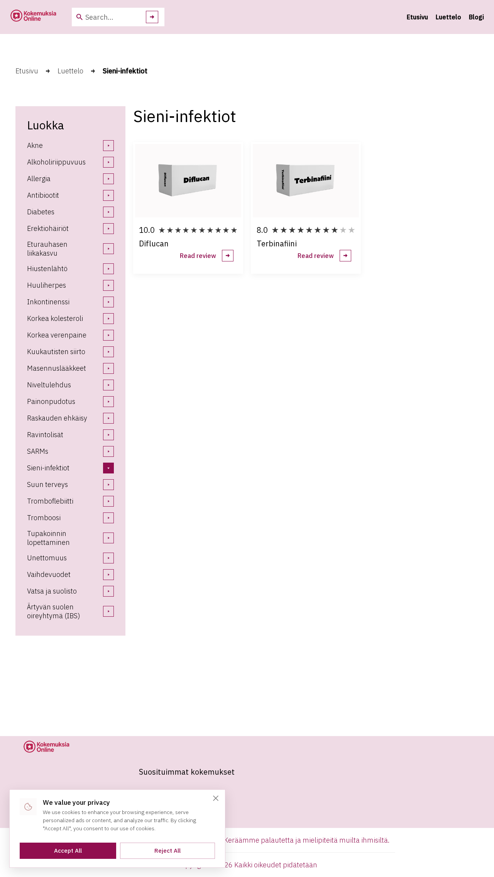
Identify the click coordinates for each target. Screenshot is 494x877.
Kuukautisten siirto (56, 351)
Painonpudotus (51, 401)
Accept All (68, 850)
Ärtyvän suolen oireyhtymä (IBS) (53, 611)
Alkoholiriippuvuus (56, 162)
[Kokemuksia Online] (33, 17)
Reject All (167, 850)
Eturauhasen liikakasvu (47, 249)
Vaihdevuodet (49, 574)
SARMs (37, 451)
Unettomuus (47, 557)
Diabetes (40, 211)
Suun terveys (47, 484)
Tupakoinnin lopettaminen (48, 538)
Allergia (39, 178)
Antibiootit (43, 195)
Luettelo (448, 17)
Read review (198, 256)
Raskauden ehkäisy (57, 418)
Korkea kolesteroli (55, 318)
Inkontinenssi (48, 301)
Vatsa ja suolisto (52, 591)
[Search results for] (152, 17)
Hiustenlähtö (47, 268)
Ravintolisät (45, 434)
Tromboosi (44, 517)
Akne (35, 145)
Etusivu (417, 17)
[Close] (215, 798)
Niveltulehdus (49, 384)
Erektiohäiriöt (48, 228)
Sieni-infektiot (48, 467)
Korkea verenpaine (56, 335)
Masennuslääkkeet (56, 368)
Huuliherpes (46, 285)
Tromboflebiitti (50, 501)
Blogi (476, 17)
